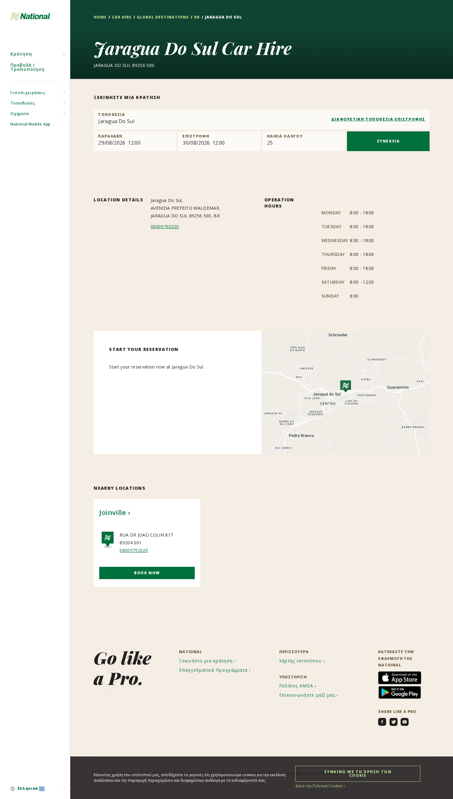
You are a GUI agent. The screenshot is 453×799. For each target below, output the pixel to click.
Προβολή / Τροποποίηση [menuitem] (27, 67)
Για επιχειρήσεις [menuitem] (27, 92)
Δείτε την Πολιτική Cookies (319, 786)
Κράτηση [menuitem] (21, 54)
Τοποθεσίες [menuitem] (22, 103)
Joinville (112, 512)
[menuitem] (35, 788)
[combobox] (262, 120)
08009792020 (165, 226)
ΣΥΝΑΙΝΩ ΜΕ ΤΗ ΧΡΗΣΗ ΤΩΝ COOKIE (358, 773)
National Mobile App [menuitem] (30, 124)
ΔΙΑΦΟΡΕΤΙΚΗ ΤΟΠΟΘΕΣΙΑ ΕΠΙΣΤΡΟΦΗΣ (378, 119)
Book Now (147, 572)
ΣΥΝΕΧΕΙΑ (388, 141)
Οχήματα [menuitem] (19, 113)
